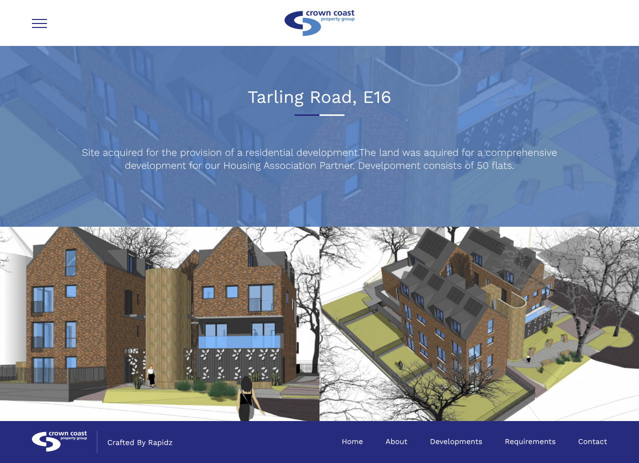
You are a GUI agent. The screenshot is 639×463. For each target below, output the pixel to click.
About (396, 441)
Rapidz (160, 442)
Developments (456, 441)
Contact (592, 441)
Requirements (530, 441)
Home (352, 441)
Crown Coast (319, 23)
